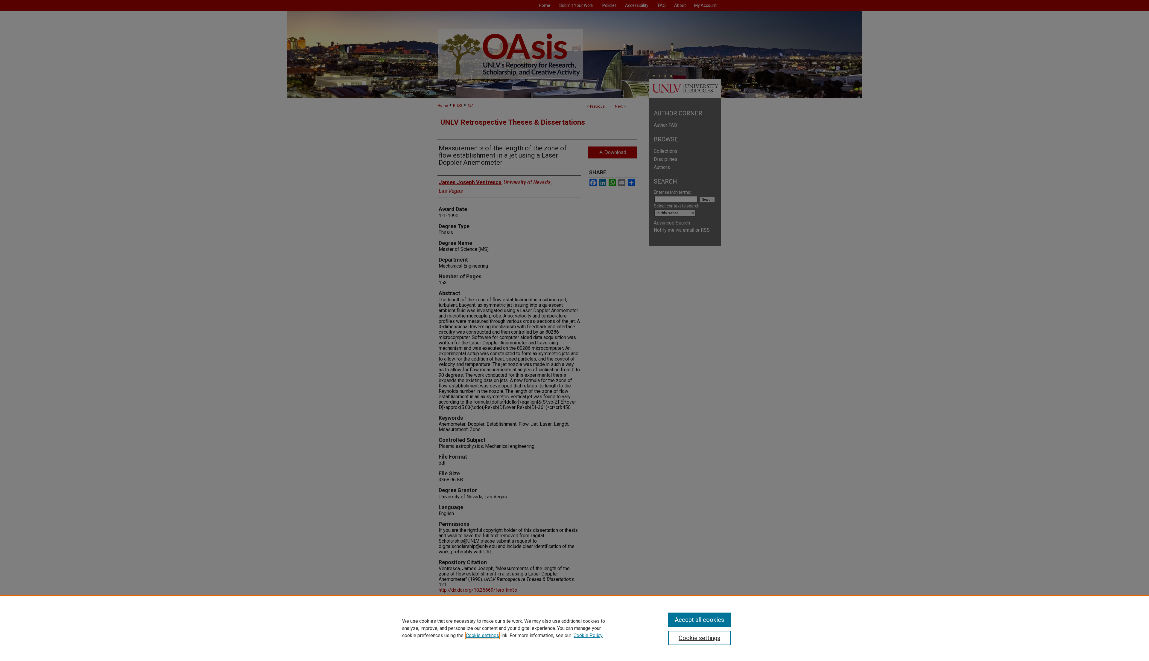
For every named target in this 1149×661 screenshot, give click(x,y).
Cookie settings (482, 635)
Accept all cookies (699, 619)
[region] (574, 628)
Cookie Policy (588, 635)
